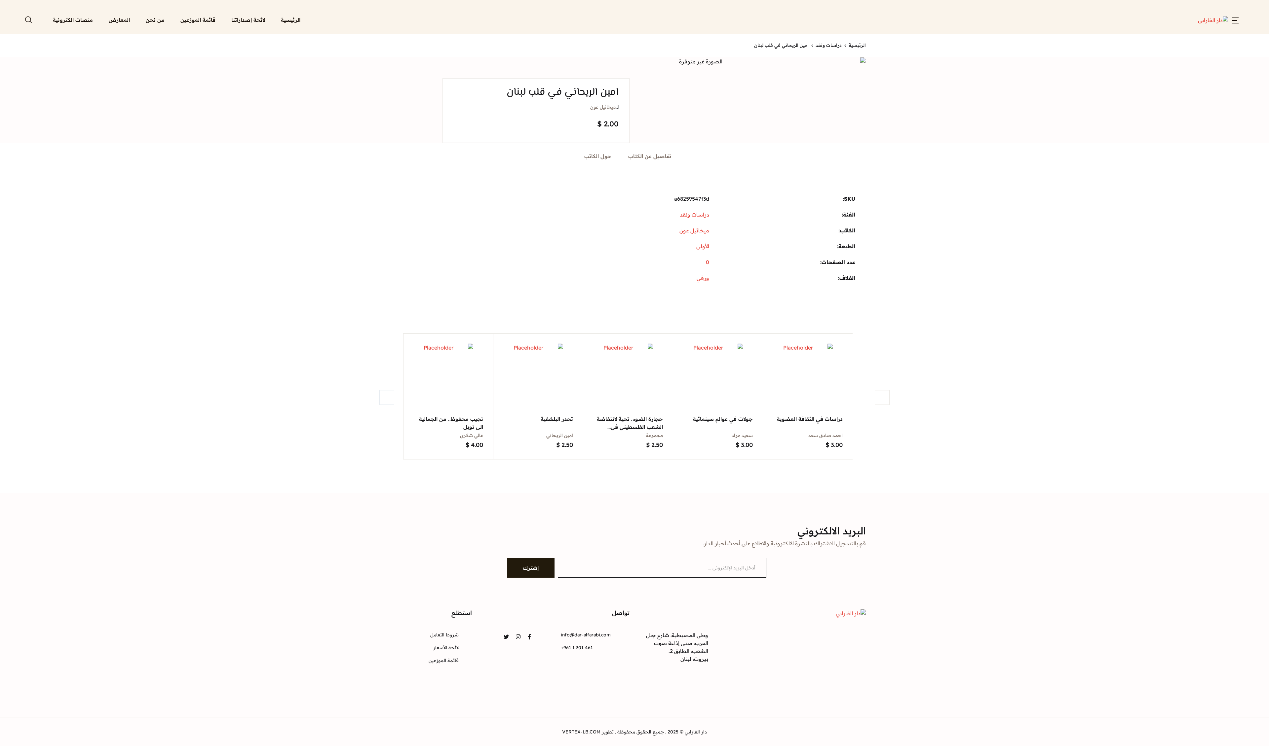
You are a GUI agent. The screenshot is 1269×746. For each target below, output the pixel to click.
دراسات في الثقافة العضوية (810, 419)
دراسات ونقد (829, 45)
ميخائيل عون (603, 107)
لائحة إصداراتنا (248, 20)
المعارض (119, 20)
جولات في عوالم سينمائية (723, 419)
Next (882, 397)
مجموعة (654, 435)
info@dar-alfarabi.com (586, 635)
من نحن (155, 20)
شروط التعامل (444, 635)
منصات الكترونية (73, 20)
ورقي (703, 278)
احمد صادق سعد (825, 435)
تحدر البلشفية (557, 419)
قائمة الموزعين (197, 20)
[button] (1235, 20)
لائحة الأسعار (446, 648)
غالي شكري (471, 435)
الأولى (702, 246)
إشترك (531, 567)
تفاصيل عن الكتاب (650, 156)
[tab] (650, 156)
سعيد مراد (742, 435)
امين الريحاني (559, 435)
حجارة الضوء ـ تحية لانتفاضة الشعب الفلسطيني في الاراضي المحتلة (630, 427)
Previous (386, 397)
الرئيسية (290, 20)
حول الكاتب (597, 156)
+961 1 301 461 (577, 648)
